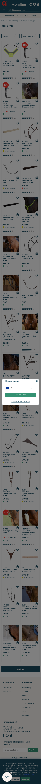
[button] (7, 777)
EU (11, 388)
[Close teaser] (11, 773)
